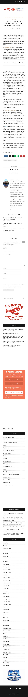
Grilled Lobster (7, 453)
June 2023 (5, 551)
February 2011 (6, 665)
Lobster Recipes (7, 461)
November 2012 (7, 628)
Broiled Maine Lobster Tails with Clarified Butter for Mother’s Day (13, 330)
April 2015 (5, 615)
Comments (14, 166)
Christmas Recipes (7, 440)
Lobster (5, 458)
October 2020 (6, 585)
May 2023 (5, 553)
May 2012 (5, 636)
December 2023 (7, 548)
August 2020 (6, 588)
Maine (14, 19)
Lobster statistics (17, 17)
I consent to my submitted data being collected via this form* (13, 388)
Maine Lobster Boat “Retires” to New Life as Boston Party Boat (13, 229)
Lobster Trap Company (10, 110)
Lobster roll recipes (8, 463)
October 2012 (6, 631)
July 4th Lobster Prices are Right (11, 333)
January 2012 (6, 644)
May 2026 (5, 543)
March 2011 (6, 662)
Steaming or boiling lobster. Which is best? (13, 519)
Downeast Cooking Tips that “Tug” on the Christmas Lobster (13, 523)
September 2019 (7, 604)
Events (4, 445)
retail (6, 126)
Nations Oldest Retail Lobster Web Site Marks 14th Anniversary (13, 218)
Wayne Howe (14, 173)
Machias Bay (8, 47)
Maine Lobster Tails (8, 471)
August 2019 (6, 607)
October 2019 (6, 601)
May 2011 (5, 657)
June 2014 (5, 617)
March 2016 (6, 612)
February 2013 (6, 623)
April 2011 (5, 660)
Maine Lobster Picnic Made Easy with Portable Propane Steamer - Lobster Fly (14, 527)
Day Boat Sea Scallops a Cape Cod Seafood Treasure (13, 514)
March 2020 (6, 593)
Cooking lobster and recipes (10, 442)
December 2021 (7, 569)
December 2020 (7, 580)
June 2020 (5, 591)
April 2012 (5, 638)
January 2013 (6, 625)
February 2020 (6, 596)
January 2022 (6, 567)
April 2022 (5, 561)
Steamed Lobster (7, 477)
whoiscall (5, 513)
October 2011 (6, 649)
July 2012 (5, 633)
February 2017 (6, 609)
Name (4, 268)
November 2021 (7, 572)
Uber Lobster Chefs (8, 485)
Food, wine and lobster (8, 450)
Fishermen (8, 17)
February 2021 (6, 577)
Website (5, 278)
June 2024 (5, 545)
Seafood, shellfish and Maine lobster (12, 474)
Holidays (5, 455)
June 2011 (5, 654)
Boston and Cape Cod (8, 437)
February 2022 (6, 564)
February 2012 (6, 641)
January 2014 (6, 620)
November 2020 (7, 583)
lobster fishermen (8, 160)
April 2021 (5, 575)
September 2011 (7, 652)
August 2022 (6, 556)
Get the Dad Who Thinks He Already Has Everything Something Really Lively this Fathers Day (13, 337)
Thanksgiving (6, 482)
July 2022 (5, 559)
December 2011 (6, 646)
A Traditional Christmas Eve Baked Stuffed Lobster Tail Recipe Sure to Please (13, 342)
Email (4, 273)
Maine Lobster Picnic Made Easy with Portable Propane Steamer (12, 346)
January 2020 (6, 599)
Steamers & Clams (7, 479)
